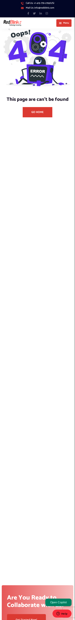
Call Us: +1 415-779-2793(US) (40, 3)
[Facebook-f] (28, 13)
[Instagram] (47, 13)
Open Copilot (58, 602)
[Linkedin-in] (41, 13)
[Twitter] (34, 13)
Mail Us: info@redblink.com (40, 8)
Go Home (37, 112)
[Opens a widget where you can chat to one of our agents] (62, 614)
